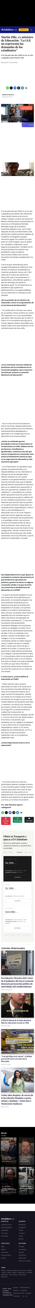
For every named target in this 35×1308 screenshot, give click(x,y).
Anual (27, 852)
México (3, 1249)
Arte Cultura (13, 1275)
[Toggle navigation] (31, 30)
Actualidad (22, 1249)
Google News (5, 822)
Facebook (22, 1225)
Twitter (21, 1230)
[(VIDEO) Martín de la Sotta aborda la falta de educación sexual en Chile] (17, 1006)
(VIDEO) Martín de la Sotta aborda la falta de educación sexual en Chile (16, 1021)
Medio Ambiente (12, 1270)
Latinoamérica (6, 1255)
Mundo (3, 1258)
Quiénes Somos (6, 1225)
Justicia (3, 1272)
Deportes (4, 1277)
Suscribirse (17, 877)
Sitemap (28, 1293)
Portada (21, 1247)
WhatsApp (18, 821)
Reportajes (22, 1258)
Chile (2, 1247)
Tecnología (22, 1275)
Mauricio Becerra (8, 95)
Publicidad (4, 1230)
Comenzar (18, 901)
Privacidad (4, 1236)
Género (14, 1272)
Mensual (19, 852)
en (26, 1296)
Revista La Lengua (25, 1261)
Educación (4, 62)
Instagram (22, 1227)
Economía (22, 1270)
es (23, 1296)
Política (3, 1270)
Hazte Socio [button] (23, 30)
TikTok (21, 1236)
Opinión (21, 1252)
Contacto (4, 1233)
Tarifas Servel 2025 (19, 1293)
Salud (9, 1272)
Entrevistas (13, 62)
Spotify (21, 1239)
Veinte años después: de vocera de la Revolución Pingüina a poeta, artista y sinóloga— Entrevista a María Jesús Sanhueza (17, 1099)
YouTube (29, 821)
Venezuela (4, 1252)
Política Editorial (6, 1227)
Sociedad (29, 1272)
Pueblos (29, 1270)
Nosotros (16, 1287)
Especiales (21, 1272)
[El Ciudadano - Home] (9, 29)
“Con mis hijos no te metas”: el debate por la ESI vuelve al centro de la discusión (16, 1058)
